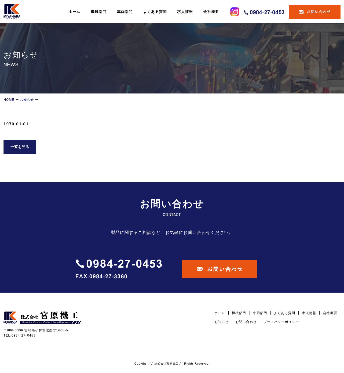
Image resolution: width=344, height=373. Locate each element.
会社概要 (211, 12)
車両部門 (125, 12)
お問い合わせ (246, 321)
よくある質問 (155, 12)
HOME (9, 99)
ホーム (74, 12)
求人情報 (185, 12)
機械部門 (98, 12)
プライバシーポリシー (281, 321)
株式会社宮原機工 (166, 363)
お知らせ (27, 99)
